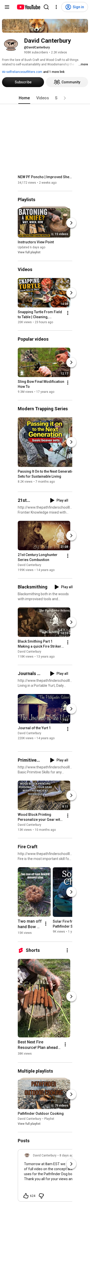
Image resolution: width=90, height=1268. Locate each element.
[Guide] (7, 7)
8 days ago (67, 1155)
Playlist (49, 1119)
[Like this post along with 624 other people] (26, 1196)
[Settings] (56, 7)
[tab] (24, 98)
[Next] (71, 223)
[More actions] (68, 313)
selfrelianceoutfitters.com (24, 72)
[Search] (46, 7)
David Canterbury (29, 565)
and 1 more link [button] (53, 72)
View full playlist (29, 252)
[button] (65, 98)
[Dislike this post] (41, 1196)
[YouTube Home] (28, 7)
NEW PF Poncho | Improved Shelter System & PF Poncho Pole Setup (45, 177)
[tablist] (45, 98)
